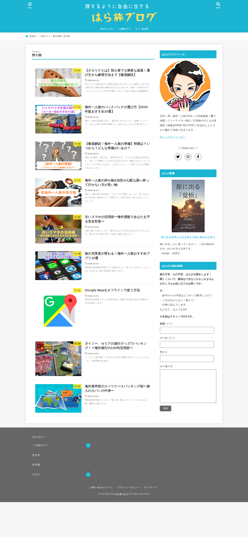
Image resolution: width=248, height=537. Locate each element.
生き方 (36, 455)
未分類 (36, 464)
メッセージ (166, 366)
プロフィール (106, 29)
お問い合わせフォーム (101, 487)
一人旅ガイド (124, 29)
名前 (166, 323)
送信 (165, 408)
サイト (164, 352)
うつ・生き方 (142, 29)
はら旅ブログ (121, 494)
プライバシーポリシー (128, 487)
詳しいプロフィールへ (173, 137)
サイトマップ (150, 487)
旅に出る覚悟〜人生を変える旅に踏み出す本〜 (188, 237)
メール (167, 337)
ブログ (36, 474)
